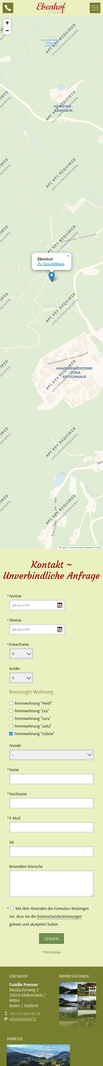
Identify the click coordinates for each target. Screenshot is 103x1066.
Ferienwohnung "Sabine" (35, 733)
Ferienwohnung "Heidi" (33, 703)
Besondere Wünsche (26, 866)
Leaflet (64, 547)
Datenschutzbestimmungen (59, 916)
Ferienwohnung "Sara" (33, 718)
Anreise (15, 595)
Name (14, 769)
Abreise (15, 620)
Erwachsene (19, 644)
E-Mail (14, 818)
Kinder (14, 668)
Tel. (12, 842)
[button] (51, 276)
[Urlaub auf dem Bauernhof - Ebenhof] (51, 8)
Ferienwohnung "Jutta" (33, 726)
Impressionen (74, 976)
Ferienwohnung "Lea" (32, 710)
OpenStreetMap (77, 547)
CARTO (99, 547)
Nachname (18, 793)
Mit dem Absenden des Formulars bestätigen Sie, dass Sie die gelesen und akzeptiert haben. (49, 916)
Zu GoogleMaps (51, 263)
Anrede (15, 745)
